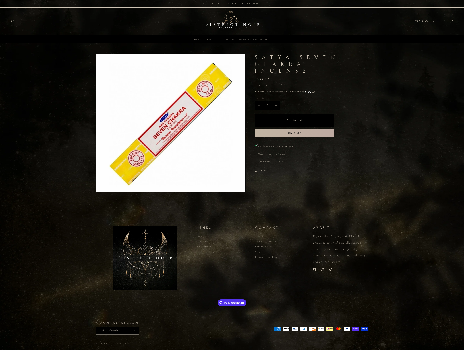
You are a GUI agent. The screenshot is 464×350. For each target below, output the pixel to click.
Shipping (261, 85)
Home (200, 236)
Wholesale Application (211, 252)
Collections (204, 247)
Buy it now (294, 133)
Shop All (202, 242)
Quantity (259, 98)
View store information (271, 161)
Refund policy (264, 247)
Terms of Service (265, 242)
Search (259, 236)
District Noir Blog (266, 257)
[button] (13, 21)
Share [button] (262, 170)
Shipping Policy (265, 252)
